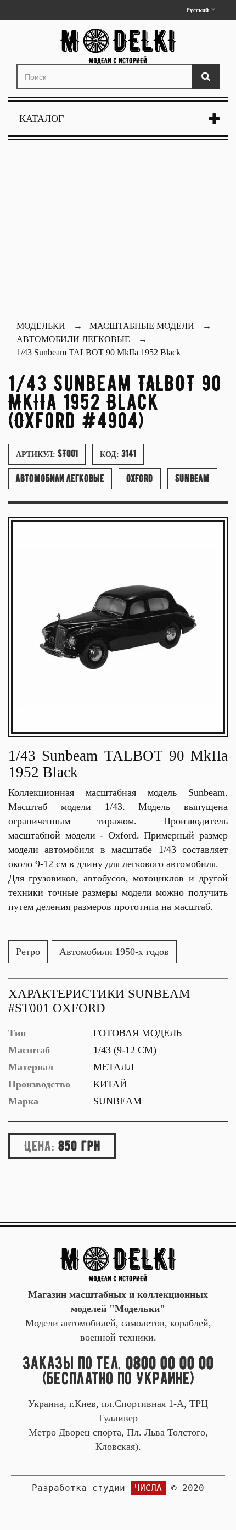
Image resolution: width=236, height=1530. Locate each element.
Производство (39, 1084)
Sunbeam (192, 478)
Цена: (39, 1145)
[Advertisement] (118, 231)
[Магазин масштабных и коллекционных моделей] (118, 1263)
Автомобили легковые (60, 478)
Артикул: (47, 454)
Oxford (139, 478)
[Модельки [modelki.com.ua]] (118, 46)
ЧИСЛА (148, 1488)
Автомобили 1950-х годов (114, 951)
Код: (118, 454)
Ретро (28, 951)
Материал (30, 1067)
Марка (23, 1101)
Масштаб (29, 1050)
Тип (17, 1033)
